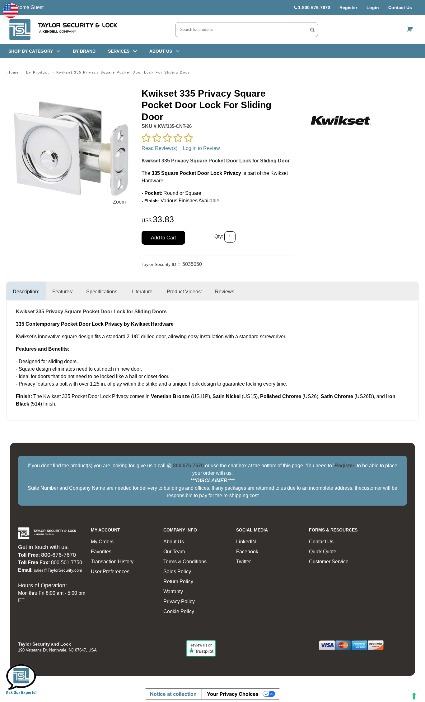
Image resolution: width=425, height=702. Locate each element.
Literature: (143, 291)
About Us (173, 541)
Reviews (224, 291)
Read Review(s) (159, 148)
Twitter (243, 561)
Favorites (101, 551)
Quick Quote (322, 551)
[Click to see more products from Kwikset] (340, 120)
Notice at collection (173, 694)
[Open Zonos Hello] (10, 10)
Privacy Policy (179, 601)
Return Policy (178, 581)
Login (373, 7)
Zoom (119, 201)
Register (348, 7)
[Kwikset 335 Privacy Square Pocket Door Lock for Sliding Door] (71, 91)
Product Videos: (184, 291)
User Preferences (110, 571)
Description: (26, 291)
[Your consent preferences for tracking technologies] (414, 696)
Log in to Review (201, 148)
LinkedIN (246, 541)
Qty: (218, 236)
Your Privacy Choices (233, 694)
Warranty (173, 591)
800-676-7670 (58, 555)
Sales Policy (177, 571)
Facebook (247, 551)
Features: (62, 291)
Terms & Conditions (185, 561)
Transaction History (112, 561)
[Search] (312, 29)
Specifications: (102, 291)
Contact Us (400, 7)
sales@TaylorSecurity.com (58, 570)
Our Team (174, 551)
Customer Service (328, 561)
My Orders (102, 541)
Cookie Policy (178, 611)
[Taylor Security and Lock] (62, 29)
